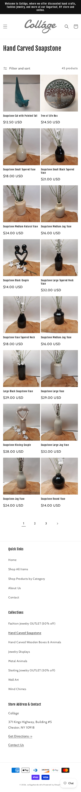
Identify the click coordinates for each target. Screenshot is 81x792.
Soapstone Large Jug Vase (55, 444)
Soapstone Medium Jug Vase (56, 226)
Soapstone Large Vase (52, 391)
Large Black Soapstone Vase (18, 391)
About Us (14, 588)
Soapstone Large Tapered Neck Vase (57, 282)
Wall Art (13, 680)
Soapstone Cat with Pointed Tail (20, 115)
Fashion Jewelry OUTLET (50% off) (31, 623)
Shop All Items (18, 569)
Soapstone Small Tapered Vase (19, 169)
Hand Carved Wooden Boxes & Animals (34, 642)
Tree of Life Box (49, 115)
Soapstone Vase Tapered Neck (19, 337)
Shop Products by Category (26, 579)
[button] (5, 26)
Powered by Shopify (52, 785)
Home (12, 560)
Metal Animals (17, 661)
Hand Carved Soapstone (24, 633)
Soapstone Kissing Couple (17, 444)
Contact (13, 597)
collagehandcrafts (35, 785)
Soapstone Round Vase (53, 498)
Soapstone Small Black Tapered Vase (57, 171)
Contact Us (16, 745)
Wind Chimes (17, 689)
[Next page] (57, 523)
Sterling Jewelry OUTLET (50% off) (31, 670)
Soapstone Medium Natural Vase (20, 226)
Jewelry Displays (19, 652)
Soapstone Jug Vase (14, 498)
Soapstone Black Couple (16, 280)
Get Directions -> (20, 736)
